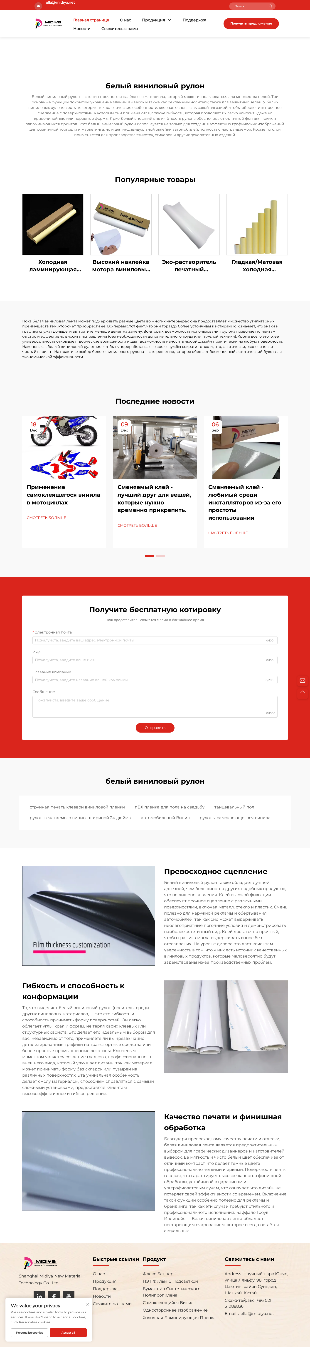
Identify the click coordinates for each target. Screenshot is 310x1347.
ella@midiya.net (257, 1313)
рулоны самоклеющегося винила (235, 817)
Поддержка (194, 20)
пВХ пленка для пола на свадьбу (169, 807)
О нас (125, 20)
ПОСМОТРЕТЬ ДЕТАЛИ (53, 224)
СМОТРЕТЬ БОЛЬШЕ (46, 518)
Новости (82, 28)
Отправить (155, 728)
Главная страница (91, 20)
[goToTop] (302, 693)
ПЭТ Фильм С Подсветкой (170, 1281)
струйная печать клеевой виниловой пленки (77, 807)
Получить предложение (251, 23)
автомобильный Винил (165, 817)
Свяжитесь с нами (119, 28)
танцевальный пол (234, 807)
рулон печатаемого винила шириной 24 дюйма (80, 817)
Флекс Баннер (158, 1273)
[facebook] (54, 1296)
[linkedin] (39, 1296)
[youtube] (68, 1296)
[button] (149, 556)
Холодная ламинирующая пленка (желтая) (53, 266)
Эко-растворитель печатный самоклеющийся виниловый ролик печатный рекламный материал (189, 266)
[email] (302, 681)
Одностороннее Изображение (175, 1310)
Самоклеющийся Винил (168, 1302)
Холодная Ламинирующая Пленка (179, 1317)
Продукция (153, 20)
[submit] (271, 6)
